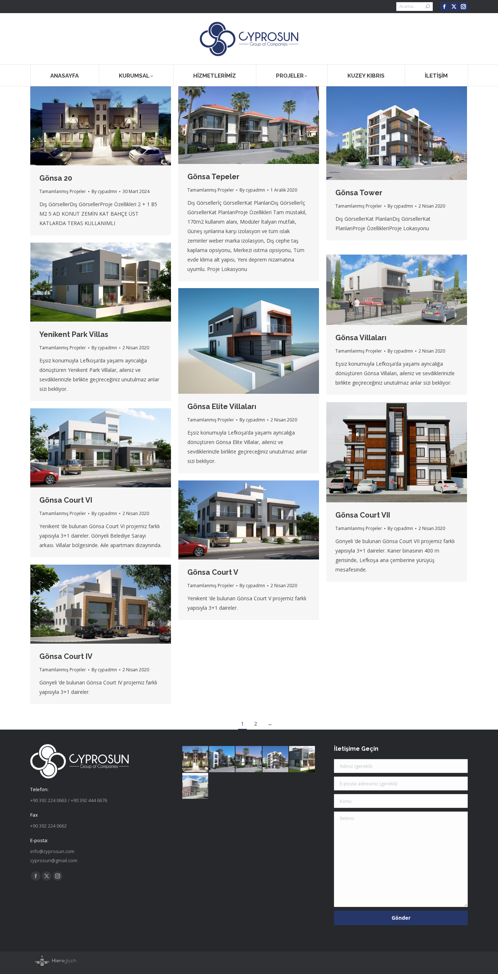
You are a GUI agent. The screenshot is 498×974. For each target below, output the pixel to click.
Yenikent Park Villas (73, 334)
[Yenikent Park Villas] (302, 759)
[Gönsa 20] (195, 759)
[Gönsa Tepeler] (249, 759)
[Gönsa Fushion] (222, 759)
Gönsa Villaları (360, 337)
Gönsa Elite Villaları (221, 406)
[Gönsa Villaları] (195, 786)
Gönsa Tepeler (213, 176)
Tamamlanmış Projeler (62, 191)
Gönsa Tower (358, 192)
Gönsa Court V (212, 572)
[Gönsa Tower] (275, 759)
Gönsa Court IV (66, 656)
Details (110, 126)
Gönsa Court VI (65, 500)
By (104, 191)
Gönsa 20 (55, 178)
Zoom (91, 126)
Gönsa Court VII (362, 515)
